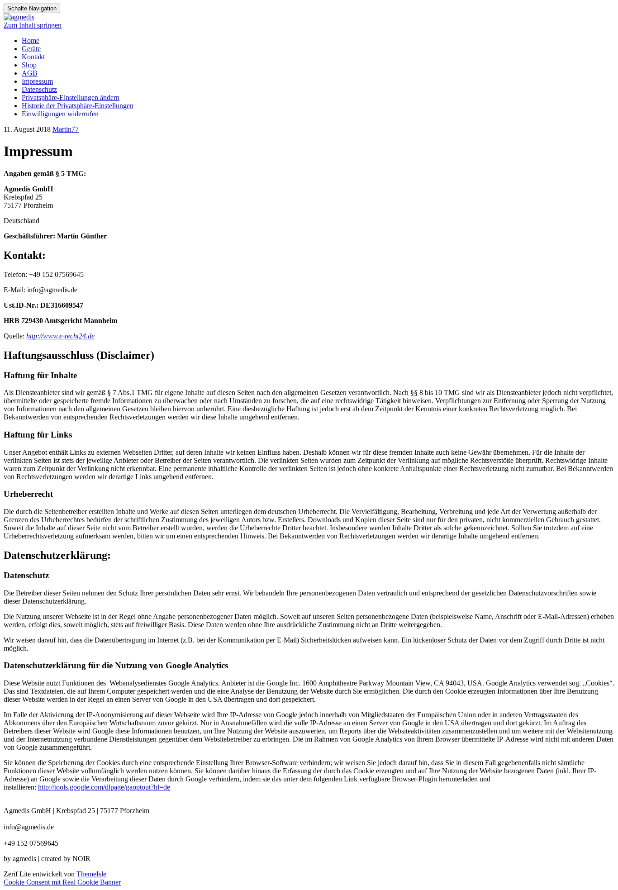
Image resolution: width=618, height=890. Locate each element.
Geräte (31, 48)
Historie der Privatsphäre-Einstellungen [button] (77, 105)
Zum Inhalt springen (33, 25)
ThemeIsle (91, 874)
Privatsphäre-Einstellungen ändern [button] (70, 97)
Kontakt (33, 57)
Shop (29, 65)
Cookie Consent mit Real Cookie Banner (62, 882)
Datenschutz (39, 89)
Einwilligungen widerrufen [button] (60, 114)
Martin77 (65, 129)
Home (30, 40)
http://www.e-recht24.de (60, 336)
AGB (30, 73)
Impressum (37, 81)
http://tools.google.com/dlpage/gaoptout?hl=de (104, 787)
